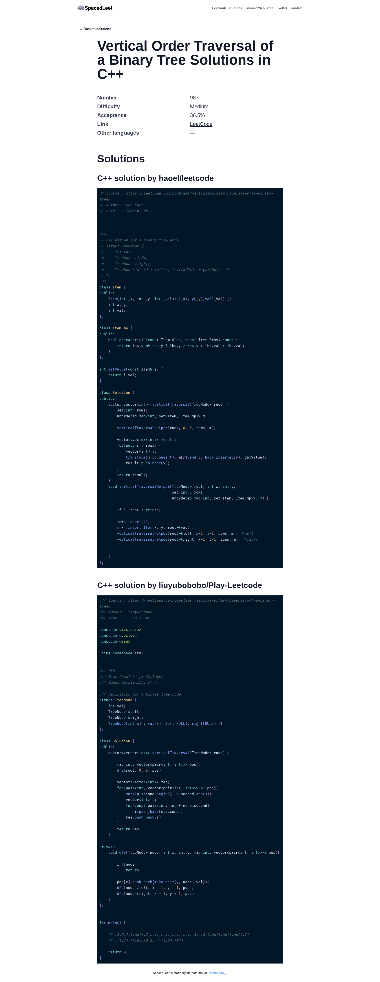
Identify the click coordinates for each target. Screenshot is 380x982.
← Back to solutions (95, 29)
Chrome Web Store (260, 8)
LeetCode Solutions (227, 8)
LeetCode (201, 124)
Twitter (282, 8)
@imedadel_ (217, 973)
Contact (297, 8)
